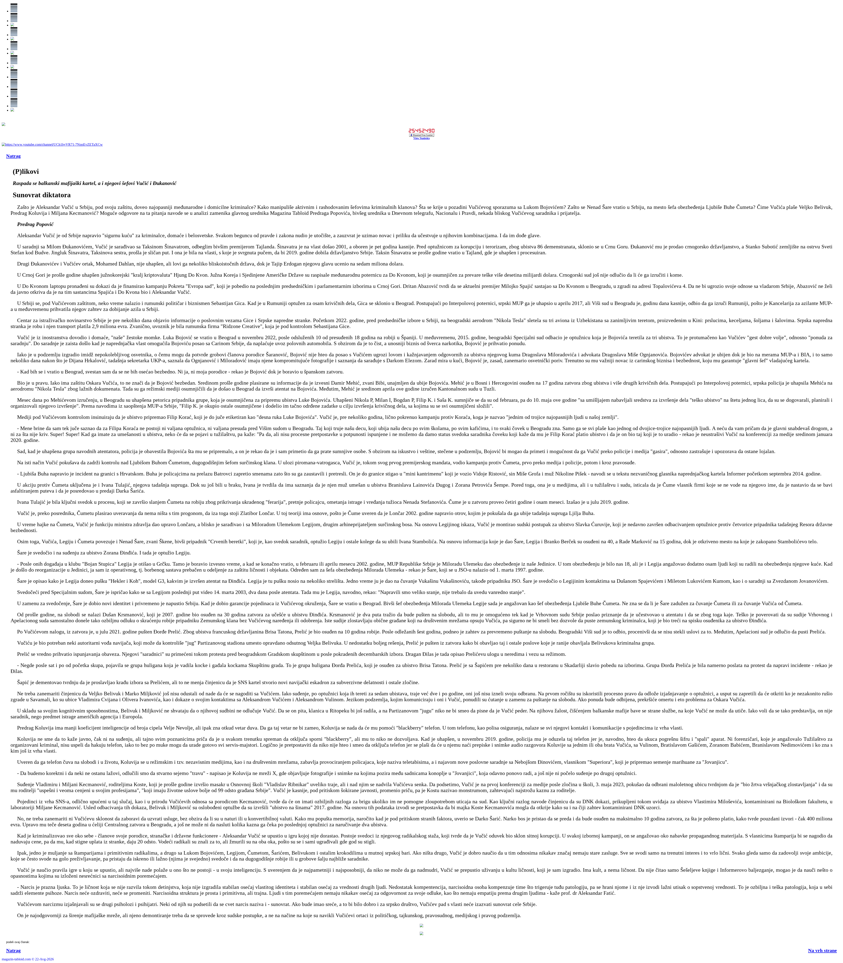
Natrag (13, 156)
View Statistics (421, 138)
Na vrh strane (822, 950)
